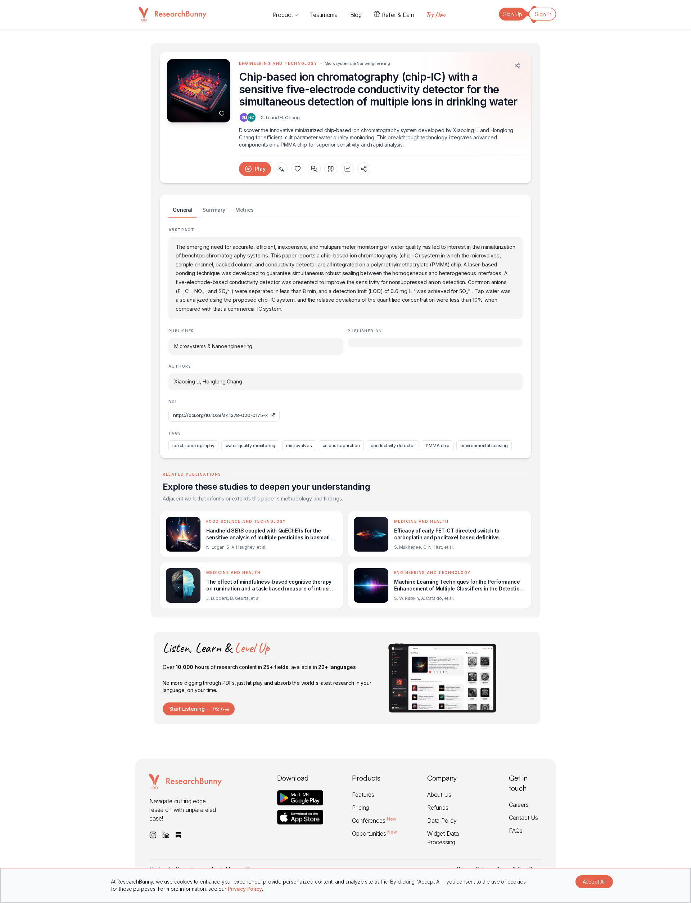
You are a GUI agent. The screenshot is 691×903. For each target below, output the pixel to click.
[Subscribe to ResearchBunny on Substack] (178, 835)
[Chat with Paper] (314, 168)
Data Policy (442, 820)
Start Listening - (199, 709)
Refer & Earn (398, 14)
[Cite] (330, 168)
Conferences (374, 820)
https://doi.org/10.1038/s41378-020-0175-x (220, 415)
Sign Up (512, 14)
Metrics (244, 210)
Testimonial (324, 14)
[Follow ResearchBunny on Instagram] (153, 835)
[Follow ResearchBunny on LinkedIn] (166, 835)
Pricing (360, 807)
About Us (439, 794)
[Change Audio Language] (281, 168)
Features (363, 794)
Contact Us (523, 817)
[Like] (221, 114)
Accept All (594, 882)
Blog (356, 14)
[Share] (517, 65)
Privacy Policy (245, 889)
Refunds (437, 807)
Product (283, 14)
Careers (519, 804)
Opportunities (374, 833)
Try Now (435, 14)
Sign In (543, 14)
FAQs (516, 830)
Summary (214, 210)
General (183, 210)
